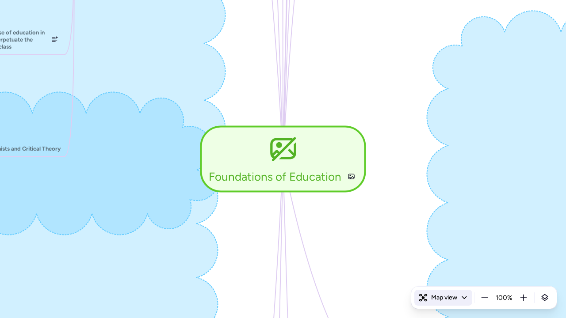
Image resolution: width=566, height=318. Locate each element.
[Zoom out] (484, 298)
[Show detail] (545, 298)
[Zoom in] (523, 298)
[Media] (351, 176)
